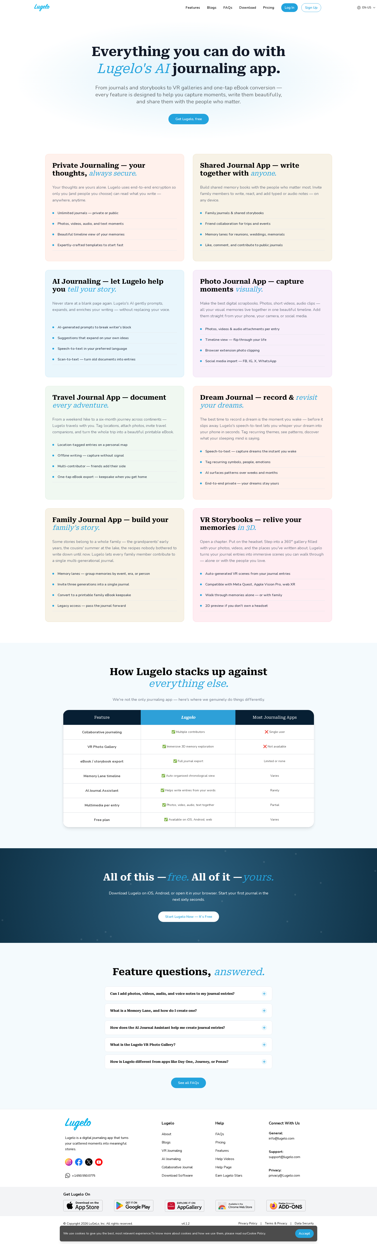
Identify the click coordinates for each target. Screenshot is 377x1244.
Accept (304, 1233)
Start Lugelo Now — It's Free (188, 916)
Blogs (211, 7)
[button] (188, 994)
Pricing (268, 7)
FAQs (227, 7)
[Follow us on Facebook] (78, 1162)
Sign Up (311, 7)
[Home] (108, 1124)
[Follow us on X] (89, 1162)
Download (247, 7)
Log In (289, 7)
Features (193, 7)
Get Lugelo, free (188, 119)
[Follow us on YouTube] (99, 1162)
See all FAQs (188, 1082)
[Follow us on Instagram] (68, 1162)
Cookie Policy (256, 1233)
